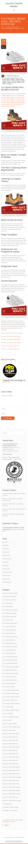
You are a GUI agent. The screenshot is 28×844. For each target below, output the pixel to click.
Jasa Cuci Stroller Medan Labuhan (12, 767)
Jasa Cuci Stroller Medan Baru (11, 743)
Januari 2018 (7, 579)
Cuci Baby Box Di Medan (10, 599)
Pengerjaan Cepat (9, 266)
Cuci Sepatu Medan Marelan (10, 663)
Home (2, 27)
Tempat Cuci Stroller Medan (10, 810)
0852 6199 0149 (5, 326)
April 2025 (6, 548)
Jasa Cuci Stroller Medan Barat (11, 740)
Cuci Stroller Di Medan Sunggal (11, 693)
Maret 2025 (7, 552)
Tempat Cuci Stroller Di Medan (11, 807)
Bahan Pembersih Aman (12, 220)
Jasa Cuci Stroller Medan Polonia (11, 783)
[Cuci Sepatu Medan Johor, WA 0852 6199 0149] (14, 61)
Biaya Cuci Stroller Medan (10, 596)
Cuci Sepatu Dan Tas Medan (10, 610)
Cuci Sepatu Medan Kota (10, 653)
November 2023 (8, 572)
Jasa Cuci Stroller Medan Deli (11, 750)
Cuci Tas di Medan (8, 713)
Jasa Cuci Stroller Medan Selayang (12, 787)
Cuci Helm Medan (8, 603)
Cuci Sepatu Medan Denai (10, 643)
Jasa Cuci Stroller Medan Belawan (12, 747)
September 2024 (8, 558)
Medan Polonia (6, 81)
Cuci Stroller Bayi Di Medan (10, 680)
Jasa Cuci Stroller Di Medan (10, 723)
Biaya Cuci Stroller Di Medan (10, 593)
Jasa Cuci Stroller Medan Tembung (12, 793)
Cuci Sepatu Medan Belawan (10, 636)
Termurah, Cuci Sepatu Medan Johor (10, 349)
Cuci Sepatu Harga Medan (10, 616)
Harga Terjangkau (9, 234)
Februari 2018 (7, 575)
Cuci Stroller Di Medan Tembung (11, 696)
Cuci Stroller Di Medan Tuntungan (12, 703)
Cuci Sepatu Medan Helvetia (11, 78)
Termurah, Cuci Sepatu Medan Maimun (10, 339)
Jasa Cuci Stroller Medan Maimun (12, 770)
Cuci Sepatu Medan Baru (10, 633)
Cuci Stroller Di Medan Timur (11, 700)
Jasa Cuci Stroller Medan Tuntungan (12, 800)
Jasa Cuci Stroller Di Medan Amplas (12, 727)
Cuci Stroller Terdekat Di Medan (11, 710)
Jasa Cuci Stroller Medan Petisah (11, 780)
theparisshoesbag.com (13, 75)
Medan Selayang (15, 81)
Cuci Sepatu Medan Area (10, 626)
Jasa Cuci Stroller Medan (9, 730)
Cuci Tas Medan (8, 720)
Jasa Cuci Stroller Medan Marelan (12, 773)
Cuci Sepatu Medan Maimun (10, 660)
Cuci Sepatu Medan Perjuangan (11, 666)
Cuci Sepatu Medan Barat (10, 630)
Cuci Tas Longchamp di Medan (11, 717)
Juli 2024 (6, 562)
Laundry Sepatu (7, 804)
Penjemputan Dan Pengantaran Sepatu (10, 250)
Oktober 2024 (7, 555)
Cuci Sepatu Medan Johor (12, 27)
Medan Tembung (12, 82)
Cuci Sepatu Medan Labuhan (10, 656)
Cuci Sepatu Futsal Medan (10, 613)
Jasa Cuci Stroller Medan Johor (11, 760)
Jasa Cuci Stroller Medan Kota (11, 763)
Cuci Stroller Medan (8, 707)
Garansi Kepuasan (9, 280)
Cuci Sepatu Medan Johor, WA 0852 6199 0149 (12, 88)
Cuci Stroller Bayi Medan (10, 683)
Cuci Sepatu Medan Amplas (10, 623)
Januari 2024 (7, 568)
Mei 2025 (6, 545)
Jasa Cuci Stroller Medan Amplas (11, 733)
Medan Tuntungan (7, 83)
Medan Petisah (20, 79)
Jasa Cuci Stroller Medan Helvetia (11, 757)
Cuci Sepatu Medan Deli (9, 640)
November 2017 (8, 582)
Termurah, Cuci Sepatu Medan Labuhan (11, 342)
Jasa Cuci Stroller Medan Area (11, 737)
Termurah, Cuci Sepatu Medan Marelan (11, 336)
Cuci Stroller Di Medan (9, 686)
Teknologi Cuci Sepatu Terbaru (11, 180)
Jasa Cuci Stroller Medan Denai (11, 753)
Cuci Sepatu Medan (8, 620)
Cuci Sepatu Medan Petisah (10, 670)
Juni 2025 (6, 542)
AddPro (6, 825)
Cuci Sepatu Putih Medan (10, 676)
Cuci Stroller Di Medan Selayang (11, 690)
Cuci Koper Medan (8, 606)
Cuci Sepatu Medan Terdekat (12, 78)
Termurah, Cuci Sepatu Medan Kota (10, 346)
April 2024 (6, 565)
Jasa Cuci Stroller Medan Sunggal (11, 790)
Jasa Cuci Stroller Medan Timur (11, 797)
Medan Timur (20, 82)
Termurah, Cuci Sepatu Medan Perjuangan (11, 333)
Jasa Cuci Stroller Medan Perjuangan (12, 777)
